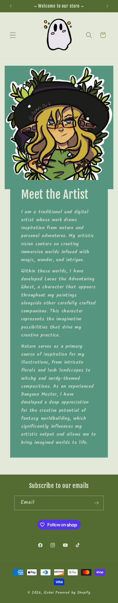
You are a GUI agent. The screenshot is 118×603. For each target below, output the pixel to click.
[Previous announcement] (11, 6)
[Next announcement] (107, 6)
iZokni (49, 593)
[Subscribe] (96, 503)
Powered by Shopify (73, 593)
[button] (13, 35)
